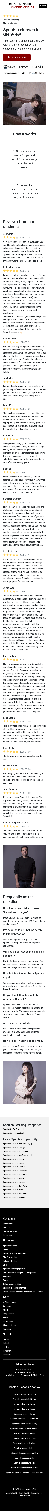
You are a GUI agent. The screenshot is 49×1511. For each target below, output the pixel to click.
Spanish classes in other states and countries (24, 1473)
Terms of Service (25, 1496)
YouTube (7, 1339)
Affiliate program (10, 1302)
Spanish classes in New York (24, 1394)
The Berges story (10, 1231)
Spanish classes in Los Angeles (16, 1151)
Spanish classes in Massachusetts (24, 1419)
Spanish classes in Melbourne (15, 1194)
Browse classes (16, 57)
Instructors (7, 1235)
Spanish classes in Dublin (13, 1178)
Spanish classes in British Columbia (24, 1429)
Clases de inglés (9, 1325)
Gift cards (7, 1306)
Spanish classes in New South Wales (24, 1468)
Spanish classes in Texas (24, 1409)
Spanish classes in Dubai (13, 1190)
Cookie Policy (21, 1493)
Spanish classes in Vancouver (15, 1171)
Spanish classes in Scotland (24, 1443)
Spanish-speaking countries (14, 1288)
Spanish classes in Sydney (14, 1197)
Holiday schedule (10, 1261)
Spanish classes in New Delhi (15, 1186)
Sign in (43, 5)
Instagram (7, 1351)
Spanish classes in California (24, 1399)
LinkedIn (6, 1343)
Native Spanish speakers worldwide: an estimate (23, 1292)
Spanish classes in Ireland (24, 1448)
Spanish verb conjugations (14, 1269)
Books (5, 1317)
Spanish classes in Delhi (24, 1458)
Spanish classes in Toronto (14, 1167)
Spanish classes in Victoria (24, 1463)
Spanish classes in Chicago (14, 1148)
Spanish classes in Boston (14, 1163)
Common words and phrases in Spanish (19, 1272)
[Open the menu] (4, 5)
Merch (5, 1310)
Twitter (6, 1347)
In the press (8, 1321)
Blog (5, 1265)
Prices (5, 1249)
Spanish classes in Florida (24, 1414)
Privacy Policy (9, 1493)
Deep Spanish (9, 1314)
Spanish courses (10, 1246)
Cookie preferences (36, 1493)
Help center (8, 1224)
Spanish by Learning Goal (13, 1133)
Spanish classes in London (14, 1174)
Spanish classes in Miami (13, 1159)
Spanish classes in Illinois (24, 1404)
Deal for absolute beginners (14, 1253)
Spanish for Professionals (14, 1129)
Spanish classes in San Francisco (16, 1155)
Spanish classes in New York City (16, 1144)
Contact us (7, 1228)
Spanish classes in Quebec (24, 1433)
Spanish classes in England (24, 1438)
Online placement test (12, 1284)
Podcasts (7, 1276)
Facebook (7, 1355)
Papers (6, 1280)
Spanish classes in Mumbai (14, 1182)
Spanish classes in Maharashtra (24, 1453)
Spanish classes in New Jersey (24, 1424)
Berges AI (7, 1329)
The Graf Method (10, 1257)
